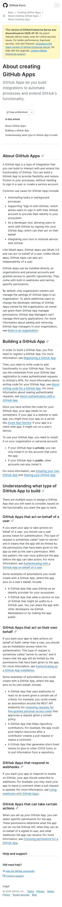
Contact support (15, 875)
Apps (11, 12)
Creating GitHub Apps (29, 12)
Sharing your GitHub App (39, 475)
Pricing (6, 894)
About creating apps (19, 19)
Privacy (40, 891)
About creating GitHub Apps (23, 15)
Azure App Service (19, 422)
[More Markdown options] (32, 112)
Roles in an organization (23, 330)
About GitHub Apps (21, 155)
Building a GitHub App (24, 341)
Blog (34, 894)
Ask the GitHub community (20, 871)
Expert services (21, 894)
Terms (30, 891)
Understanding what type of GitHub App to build (30, 488)
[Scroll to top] (54, 899)
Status (50, 891)
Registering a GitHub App (40, 357)
